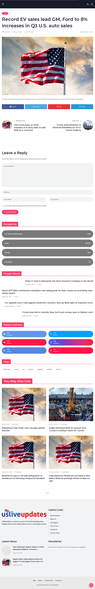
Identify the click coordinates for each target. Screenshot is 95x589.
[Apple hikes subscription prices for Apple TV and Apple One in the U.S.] (6, 562)
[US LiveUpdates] (24, 513)
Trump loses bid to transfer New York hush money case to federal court (57, 312)
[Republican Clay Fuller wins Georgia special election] (24, 404)
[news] (47, 243)
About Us (53, 519)
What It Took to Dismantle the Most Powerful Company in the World (59, 281)
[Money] (47, 252)
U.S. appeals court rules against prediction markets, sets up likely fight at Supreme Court (49, 303)
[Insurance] (47, 262)
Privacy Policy (55, 533)
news (4, 13)
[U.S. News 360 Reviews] (47, 234)
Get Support (54, 523)
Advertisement (55, 516)
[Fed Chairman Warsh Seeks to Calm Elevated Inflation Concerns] (6, 550)
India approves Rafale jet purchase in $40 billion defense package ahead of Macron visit (69, 478)
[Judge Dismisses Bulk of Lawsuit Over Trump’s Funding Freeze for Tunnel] (71, 404)
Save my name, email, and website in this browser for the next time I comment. (25, 206)
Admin (8, 32)
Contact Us (53, 529)
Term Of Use (54, 526)
